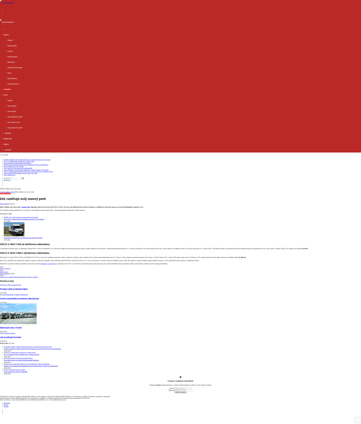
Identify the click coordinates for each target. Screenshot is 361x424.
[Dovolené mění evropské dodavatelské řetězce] (18, 358)
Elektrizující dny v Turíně (11, 327)
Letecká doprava (12, 56)
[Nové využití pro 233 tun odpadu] (14, 370)
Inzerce (6, 405)
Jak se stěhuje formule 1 (10, 337)
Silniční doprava (12, 78)
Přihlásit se (8, 180)
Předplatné (8, 138)
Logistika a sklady (9, 192)
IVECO (5, 272)
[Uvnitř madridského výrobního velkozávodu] (14, 294)
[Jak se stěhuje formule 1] (8, 333)
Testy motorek (12, 111)
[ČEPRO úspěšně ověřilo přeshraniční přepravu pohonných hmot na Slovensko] (28, 347)
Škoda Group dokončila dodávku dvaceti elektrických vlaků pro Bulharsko (26, 165)
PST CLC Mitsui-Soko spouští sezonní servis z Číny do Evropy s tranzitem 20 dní (28, 171)
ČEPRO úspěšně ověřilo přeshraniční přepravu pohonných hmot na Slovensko (27, 160)
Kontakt (8, 149)
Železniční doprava (13, 84)
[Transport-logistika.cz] (7, 2)
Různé (9, 73)
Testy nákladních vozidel (15, 116)
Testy (6, 95)
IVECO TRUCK (5, 268)
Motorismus (11, 62)
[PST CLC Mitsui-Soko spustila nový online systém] (20, 352)
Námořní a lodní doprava (15, 67)
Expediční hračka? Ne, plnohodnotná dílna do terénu (23, 238)
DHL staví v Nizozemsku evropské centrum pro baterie (24, 219)
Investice (10, 51)
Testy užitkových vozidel (15, 127)
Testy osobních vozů (14, 122)
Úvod (1, 192)
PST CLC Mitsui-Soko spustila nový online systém (19, 161)
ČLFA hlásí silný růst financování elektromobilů (18, 168)
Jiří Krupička (4, 204)
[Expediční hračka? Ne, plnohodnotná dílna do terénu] (14, 236)
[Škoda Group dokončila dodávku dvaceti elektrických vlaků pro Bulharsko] (27, 364)
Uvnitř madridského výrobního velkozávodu (19, 298)
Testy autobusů (12, 106)
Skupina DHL (25, 207)
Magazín (8, 133)
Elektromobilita (12, 45)
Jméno (172, 388)
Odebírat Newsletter (180, 392)
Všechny (10, 40)
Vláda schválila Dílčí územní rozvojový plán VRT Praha (20, 173)
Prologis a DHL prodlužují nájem (14, 289)
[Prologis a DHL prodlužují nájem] (10, 285)
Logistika (7, 89)
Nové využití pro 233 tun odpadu (14, 166)
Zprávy (6, 34)
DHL (1, 272)
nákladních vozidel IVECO (49, 264)
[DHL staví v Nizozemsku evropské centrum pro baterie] (21, 217)
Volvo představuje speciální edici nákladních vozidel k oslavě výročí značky (26, 170)
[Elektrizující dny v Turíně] (18, 323)
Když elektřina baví (9, 175)
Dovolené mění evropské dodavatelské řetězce (17, 163)
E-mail (172, 390)
